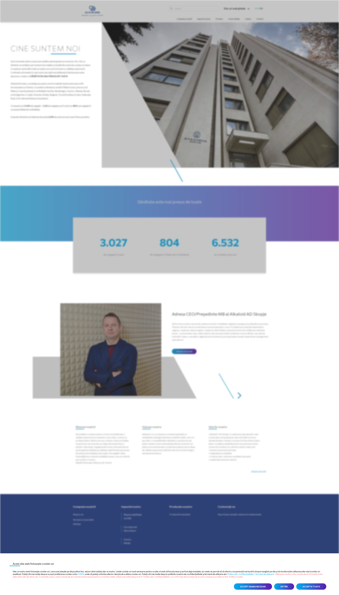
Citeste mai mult (184, 351)
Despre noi (78, 514)
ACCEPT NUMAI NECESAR (253, 586)
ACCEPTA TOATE (311, 586)
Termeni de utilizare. (265, 574)
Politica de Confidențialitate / (241, 574)
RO (256, 8)
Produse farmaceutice (180, 514)
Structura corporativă (83, 519)
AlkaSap (77, 524)
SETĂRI (284, 586)
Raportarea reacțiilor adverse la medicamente (239, 514)
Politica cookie (236, 576)
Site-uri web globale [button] (234, 8)
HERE (81, 574)
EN (261, 8)
